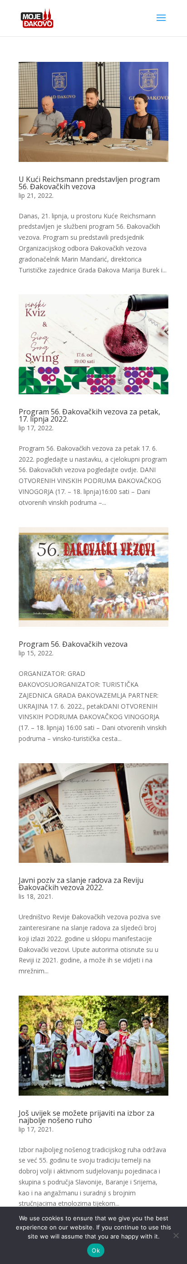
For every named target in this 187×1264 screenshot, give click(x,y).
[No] (175, 1235)
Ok (96, 1250)
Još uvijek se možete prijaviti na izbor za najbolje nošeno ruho (86, 1116)
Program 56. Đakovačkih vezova (73, 644)
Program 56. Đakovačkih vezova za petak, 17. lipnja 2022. (89, 415)
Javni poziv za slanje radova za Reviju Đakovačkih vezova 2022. (81, 883)
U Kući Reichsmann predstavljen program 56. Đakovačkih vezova (89, 182)
